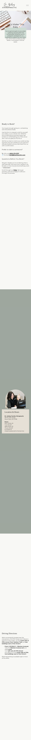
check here (6, 167)
